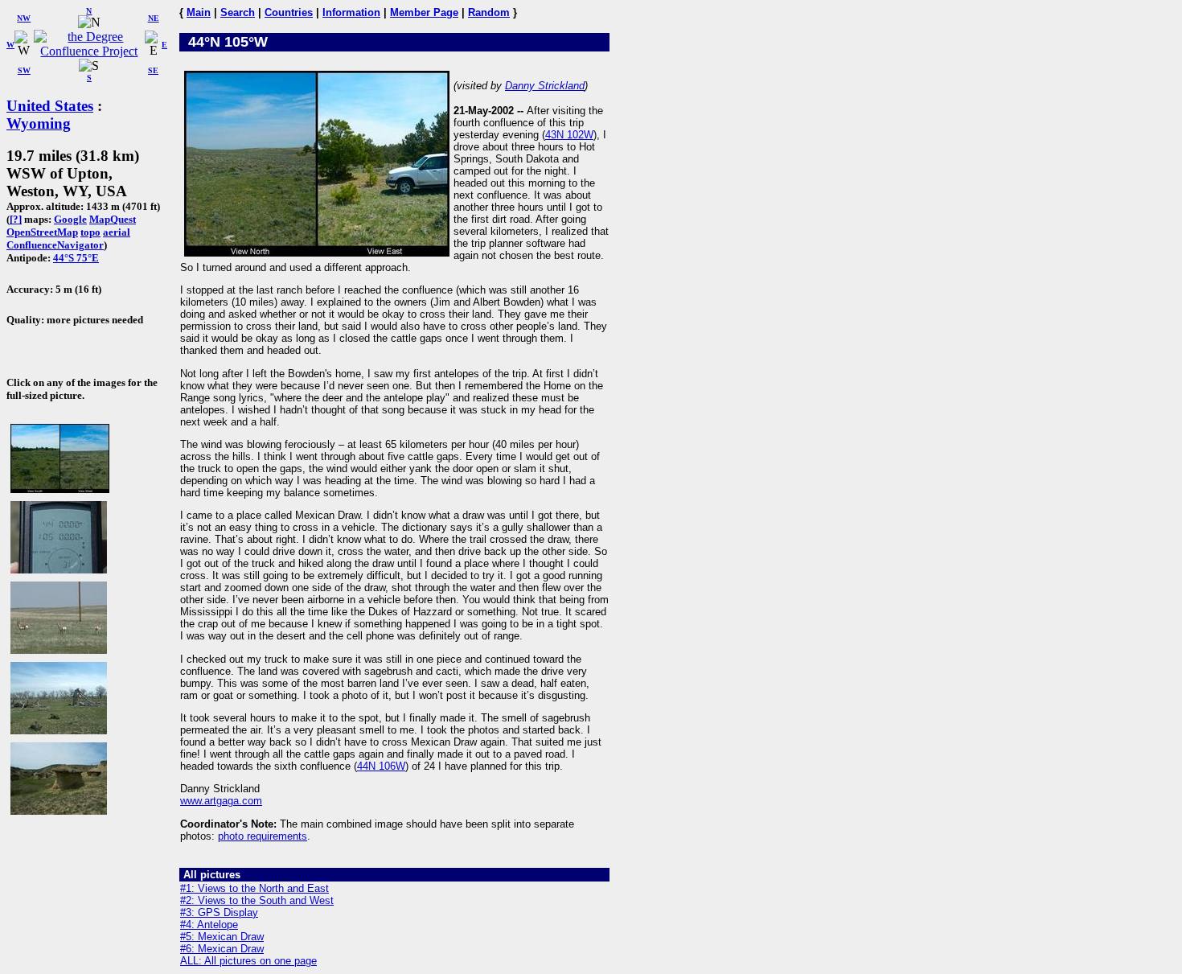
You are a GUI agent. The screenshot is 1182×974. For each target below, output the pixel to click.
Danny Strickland (545, 86)
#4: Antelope (209, 925)
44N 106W (381, 766)
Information (351, 12)
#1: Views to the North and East (254, 888)
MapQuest (112, 219)
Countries (289, 12)
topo (90, 232)
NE (153, 18)
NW (24, 18)
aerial (116, 232)
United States (49, 105)
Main (199, 12)
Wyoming (38, 123)
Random (489, 12)
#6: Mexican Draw (222, 949)
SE (153, 70)
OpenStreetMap (42, 232)
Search (237, 12)
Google (70, 219)
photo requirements (262, 836)
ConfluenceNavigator (55, 245)
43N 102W (569, 135)
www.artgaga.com (221, 801)
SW (24, 70)
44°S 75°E (76, 258)
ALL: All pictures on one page (248, 961)
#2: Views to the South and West (257, 900)
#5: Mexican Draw (222, 937)
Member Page (424, 12)
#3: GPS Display (219, 912)
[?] (16, 219)
